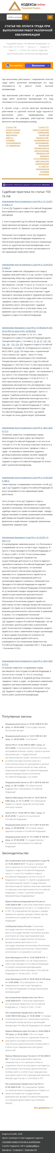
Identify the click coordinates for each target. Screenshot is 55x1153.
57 (41, 341)
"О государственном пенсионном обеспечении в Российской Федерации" (27, 842)
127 (50, 484)
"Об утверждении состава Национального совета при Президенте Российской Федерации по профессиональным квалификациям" (28, 985)
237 (23, 501)
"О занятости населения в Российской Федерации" (25, 816)
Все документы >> (43, 1107)
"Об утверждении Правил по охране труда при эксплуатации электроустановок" (25, 802)
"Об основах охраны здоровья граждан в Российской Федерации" (27, 828)
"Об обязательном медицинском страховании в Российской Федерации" (27, 787)
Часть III (32, 46)
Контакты (6, 1150)
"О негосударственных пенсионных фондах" (26, 727)
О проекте (18, 1150)
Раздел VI (45, 46)
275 (21, 344)
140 (3, 487)
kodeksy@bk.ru (32, 1146)
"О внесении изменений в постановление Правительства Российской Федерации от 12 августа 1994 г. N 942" (25, 1002)
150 (10, 208)
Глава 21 (13, 50)
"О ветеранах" (25, 737)
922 (44, 645)
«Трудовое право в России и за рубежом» (21, 1142)
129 (44, 341)
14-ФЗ (16, 351)
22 (38, 341)
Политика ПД (31, 1150)
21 (35, 341)
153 (12, 344)
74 (40, 311)
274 (17, 344)
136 (3, 344)
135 (49, 341)
